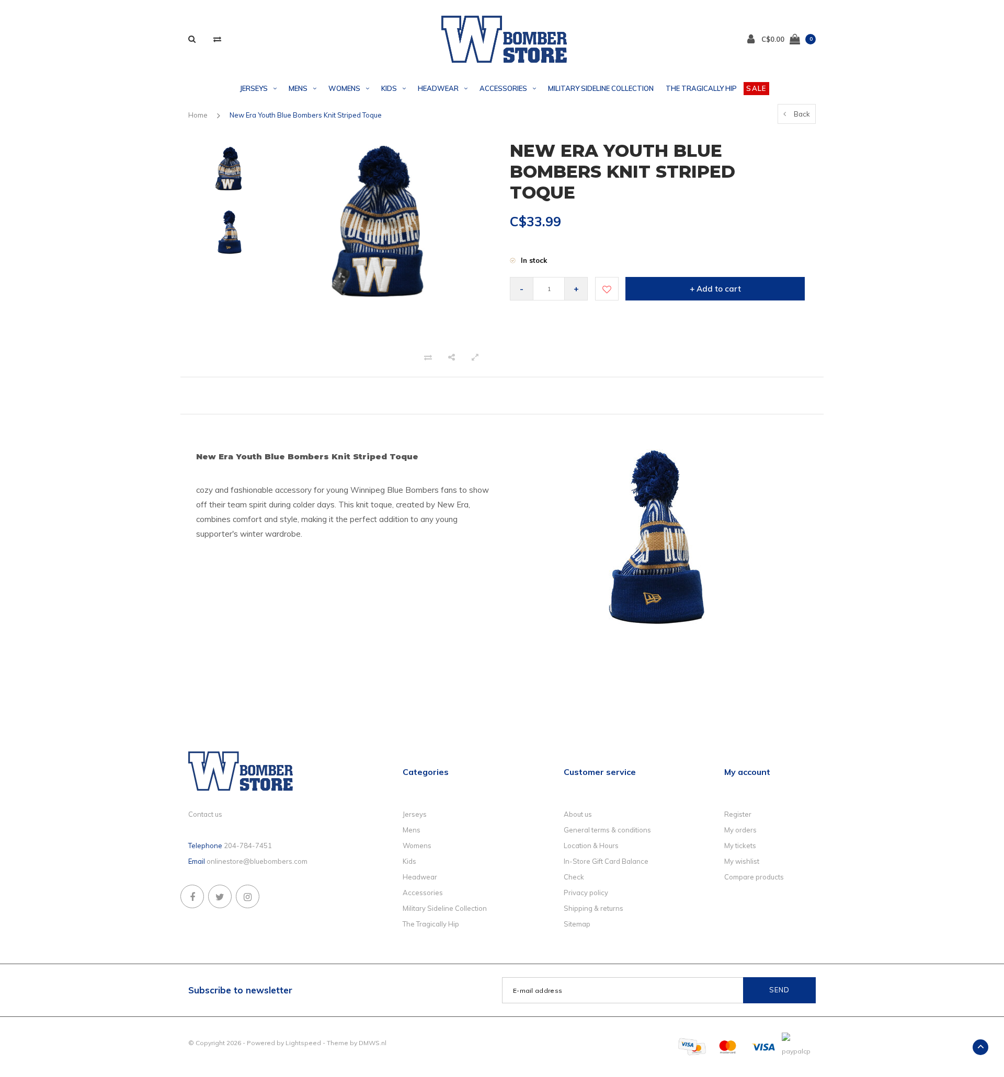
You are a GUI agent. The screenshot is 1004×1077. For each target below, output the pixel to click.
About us (578, 814)
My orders (740, 830)
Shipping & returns (593, 908)
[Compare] (217, 39)
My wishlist (741, 861)
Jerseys (254, 88)
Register (737, 814)
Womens (344, 88)
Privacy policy (586, 892)
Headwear (438, 88)
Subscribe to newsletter (240, 990)
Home (198, 115)
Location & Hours (591, 845)
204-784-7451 (248, 845)
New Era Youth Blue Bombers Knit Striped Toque (306, 115)
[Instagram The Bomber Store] (247, 896)
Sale (756, 88)
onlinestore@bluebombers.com (257, 861)
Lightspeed (303, 1043)
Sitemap (577, 924)
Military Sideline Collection (601, 88)
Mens (298, 88)
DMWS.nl (372, 1043)
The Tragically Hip (701, 88)
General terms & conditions (607, 830)
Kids (389, 88)
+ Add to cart (715, 289)
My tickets (740, 845)
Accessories (503, 88)
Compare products (754, 877)
